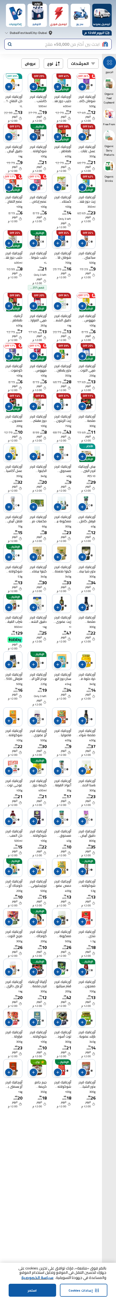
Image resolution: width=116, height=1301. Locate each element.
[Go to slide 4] (38, 505)
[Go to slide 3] (87, 85)
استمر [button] (32, 1290)
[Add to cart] (82, 86)
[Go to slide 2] (89, 85)
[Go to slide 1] (92, 85)
